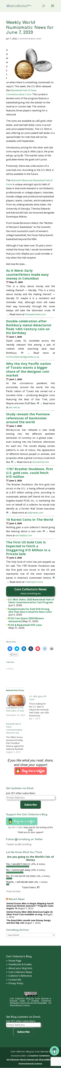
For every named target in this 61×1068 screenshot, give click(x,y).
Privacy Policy (15, 983)
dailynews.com (35, 512)
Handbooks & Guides (20, 964)
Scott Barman (42, 998)
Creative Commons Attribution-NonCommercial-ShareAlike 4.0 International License (30, 1003)
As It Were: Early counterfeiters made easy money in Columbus (27, 274)
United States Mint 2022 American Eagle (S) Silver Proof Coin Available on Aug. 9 (29, 913)
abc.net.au (14, 407)
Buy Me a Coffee (15, 827)
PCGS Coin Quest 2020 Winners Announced (26, 620)
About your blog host (20, 968)
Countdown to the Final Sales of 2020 (15, 709)
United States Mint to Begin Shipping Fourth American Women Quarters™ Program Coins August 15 (30, 906)
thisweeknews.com (35, 314)
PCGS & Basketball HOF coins (25, 625)
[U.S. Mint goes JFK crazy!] (40, 707)
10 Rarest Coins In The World (29, 519)
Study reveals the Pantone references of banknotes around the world (28, 418)
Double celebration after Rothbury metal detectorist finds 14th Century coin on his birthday (28, 327)
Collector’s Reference (20, 975)
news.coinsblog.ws (30, 593)
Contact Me (14, 979)
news (38, 38)
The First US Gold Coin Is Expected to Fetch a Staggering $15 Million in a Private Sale (28, 548)
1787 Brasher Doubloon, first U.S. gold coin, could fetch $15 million (29, 473)
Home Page (14, 960)
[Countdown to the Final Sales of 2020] (16, 700)
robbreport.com (34, 582)
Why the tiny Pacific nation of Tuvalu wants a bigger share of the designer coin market (28, 369)
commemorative (27, 38)
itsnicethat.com (40, 462)
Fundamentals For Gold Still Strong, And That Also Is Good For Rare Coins (30, 610)
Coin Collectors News (20, 972)
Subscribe (30, 804)
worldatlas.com (23, 535)
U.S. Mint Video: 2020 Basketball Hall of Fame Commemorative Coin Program (31, 601)
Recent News (17, 899)
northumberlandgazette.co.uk (22, 356)
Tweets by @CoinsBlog (19, 844)
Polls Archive (13, 891)
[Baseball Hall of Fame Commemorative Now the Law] (17, 738)
